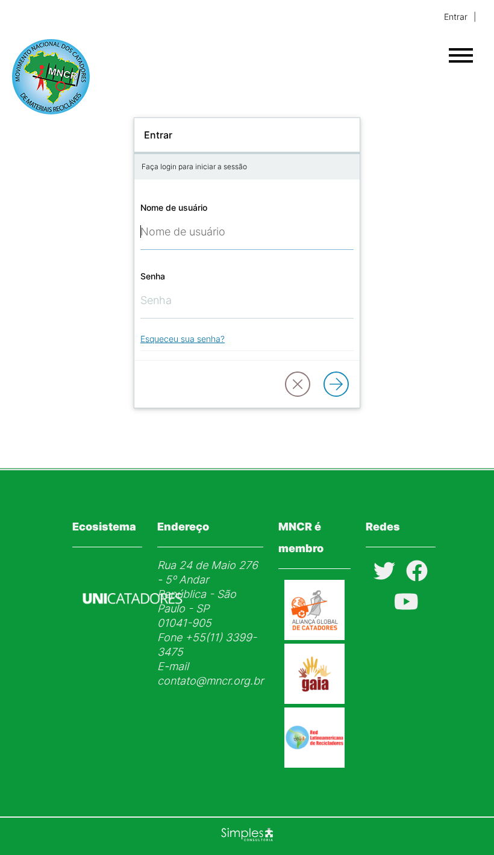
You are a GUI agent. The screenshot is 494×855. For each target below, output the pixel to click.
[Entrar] (336, 384)
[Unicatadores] (132, 632)
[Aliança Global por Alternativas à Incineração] (314, 700)
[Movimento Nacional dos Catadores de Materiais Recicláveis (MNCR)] (59, 76)
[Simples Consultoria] (247, 836)
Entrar (455, 16)
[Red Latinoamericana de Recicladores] (314, 763)
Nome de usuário (173, 207)
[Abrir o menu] (461, 55)
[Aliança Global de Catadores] (314, 636)
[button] (297, 384)
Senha (152, 276)
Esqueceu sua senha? (182, 339)
